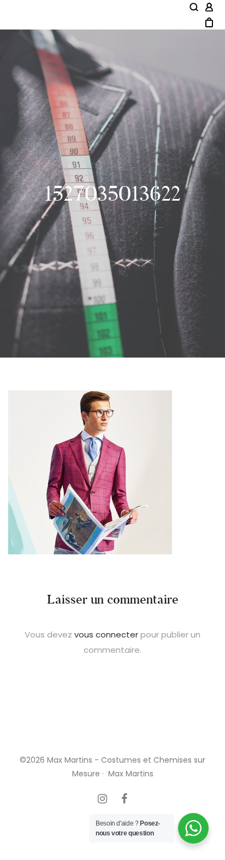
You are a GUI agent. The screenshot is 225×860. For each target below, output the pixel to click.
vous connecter (106, 634)
